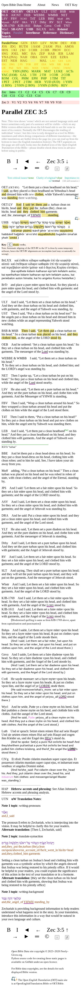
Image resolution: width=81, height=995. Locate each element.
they (25, 208)
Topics (6, 32)
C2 (27, 92)
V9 (52, 102)
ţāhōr (43, 230)
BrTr (51, 29)
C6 (48, 92)
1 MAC (45, 67)
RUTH (23, 46)
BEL (26, 67)
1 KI (14, 50)
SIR (59, 64)
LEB (42, 18)
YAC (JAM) (9, 74)
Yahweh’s (58, 194)
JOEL (15, 53)
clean (63, 204)
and (4, 194)
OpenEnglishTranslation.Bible (32, 983)
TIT (63, 78)
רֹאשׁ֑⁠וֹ (32, 222)
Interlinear (33, 32)
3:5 (3, 447)
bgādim (61, 234)
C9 (68, 92)
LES (68, 60)
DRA (24, 22)
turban (54, 204)
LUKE (58, 71)
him (42, 211)
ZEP (42, 53)
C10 (4, 95)
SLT (59, 22)
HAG (23, 60)
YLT (33, 22)
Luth (4, 731)
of (28, 215)
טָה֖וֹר (44, 222)
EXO (34, 43)
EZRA (64, 57)
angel (29, 337)
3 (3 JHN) (48, 85)
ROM (5, 78)
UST (54, 11)
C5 (41, 92)
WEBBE (39, 15)
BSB (63, 11)
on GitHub (27, 961)
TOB (28, 64)
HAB (51, 53)
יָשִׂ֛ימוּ (59, 222)
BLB (5, 15)
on (68, 204)
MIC (25, 53)
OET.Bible (58, 983)
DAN (44, 57)
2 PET (16, 82)
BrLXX (41, 29)
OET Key (71, 4)
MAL (43, 60)
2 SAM (47, 46)
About (41, 4)
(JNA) (9, 57)
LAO (52, 60)
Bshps (37, 25)
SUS (19, 67)
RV (51, 22)
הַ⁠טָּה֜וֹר (61, 226)
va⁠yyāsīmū (66, 230)
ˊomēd (13, 237)
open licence (50, 961)
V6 (36, 102)
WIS (51, 64)
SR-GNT (17, 29)
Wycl (5, 29)
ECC (67, 50)
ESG (4, 64)
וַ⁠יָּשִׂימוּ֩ (24, 222)
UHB (29, 29)
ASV (15, 22)
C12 (21, 95)
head (13, 208)
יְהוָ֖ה (12, 226)
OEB (27, 15)
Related (62, 29)
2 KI (22, 50)
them (38, 204)
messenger (71, 194)
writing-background (31, 891)
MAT (47, 71)
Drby (43, 22)
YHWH (36, 215)
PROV (56, 50)
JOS (4, 46)
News (55, 4)
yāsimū (27, 230)
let (32, 204)
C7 (55, 92)
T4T (33, 18)
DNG (12, 64)
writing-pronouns (29, 805)
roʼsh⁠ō (55, 230)
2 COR (65, 74)
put (44, 204)
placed (47, 334)
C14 (37, 95)
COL (15, 78)
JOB (73, 43)
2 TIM (27, 82)
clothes (39, 194)
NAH (23, 57)
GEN (24, 43)
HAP (5, 789)
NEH (13, 60)
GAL (23, 74)
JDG (13, 46)
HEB (38, 82)
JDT (36, 64)
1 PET (5, 82)
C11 (12, 95)
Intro (12, 92)
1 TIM (54, 78)
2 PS (20, 64)
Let (40, 330)
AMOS (69, 46)
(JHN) (20, 71)
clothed (34, 211)
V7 (41, 102)
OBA (33, 57)
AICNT (16, 15)
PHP (44, 78)
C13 (29, 95)
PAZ (11, 67)
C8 (62, 92)
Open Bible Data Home (16, 4)
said (5, 190)
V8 (47, 102)
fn (66, 430)
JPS (68, 18)
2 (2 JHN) (25, 85)
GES (60, 60)
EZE (54, 57)
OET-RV (17, 11)
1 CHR (33, 50)
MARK (36, 71)
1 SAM (35, 46)
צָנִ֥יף (52, 222)
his (3, 334)
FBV (14, 18)
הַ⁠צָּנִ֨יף (15, 222)
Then (24, 330)
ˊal (48, 230)
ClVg (5, 759)
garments (51, 211)
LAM (70, 53)
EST (4, 60)
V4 (30, 102)
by (59, 337)
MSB (72, 11)
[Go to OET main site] (14, 979)
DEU (64, 43)
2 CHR (44, 50)
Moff (60, 18)
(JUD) (52, 82)
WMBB (53, 15)
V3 (25, 102)
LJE (4, 67)
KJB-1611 (24, 25)
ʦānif (35, 230)
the (36, 208)
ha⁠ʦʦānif (7, 234)
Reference (50, 32)
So (16, 334)
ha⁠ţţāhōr (19, 234)
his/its (5, 208)
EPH (35, 78)
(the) (51, 208)
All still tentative (70, 181)
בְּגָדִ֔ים (29, 226)
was (43, 215)
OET (5, 11)
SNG (5, 53)
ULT (44, 11)
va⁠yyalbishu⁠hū (46, 234)
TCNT (23, 18)
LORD (45, 337)
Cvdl (57, 25)
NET (64, 15)
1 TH (33, 74)
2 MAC (56, 67)
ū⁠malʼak (72, 234)
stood (54, 337)
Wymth (5, 22)
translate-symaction (31, 836)
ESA (43, 64)
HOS (5, 50)
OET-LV (32, 11)
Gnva (47, 25)
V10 (58, 102)
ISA (33, 53)
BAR (66, 64)
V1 (14, 102)
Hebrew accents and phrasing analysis (25, 792)
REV (64, 85)
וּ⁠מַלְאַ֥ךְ (20, 226)
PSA (58, 46)
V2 (19, 102)
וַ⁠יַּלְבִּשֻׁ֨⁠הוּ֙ (38, 226)
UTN (5, 799)
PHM (25, 78)
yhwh (5, 237)
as (19, 337)
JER (60, 53)
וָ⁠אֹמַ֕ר (67, 222)
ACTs (69, 71)
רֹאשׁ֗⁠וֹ (48, 226)
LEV (43, 43)
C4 (34, 92)
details (51, 968)
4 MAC (5, 71)
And (18, 204)
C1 (20, 92)
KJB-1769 (8, 25)
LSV (5, 18)
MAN (35, 67)
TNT (67, 25)
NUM (53, 43)
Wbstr (68, 22)
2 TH (43, 74)
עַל (39, 222)
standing (12, 198)
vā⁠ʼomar (17, 230)
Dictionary (67, 32)
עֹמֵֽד (5, 226)
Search (6, 36)
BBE (51, 18)
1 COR (53, 74)
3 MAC (67, 67)
